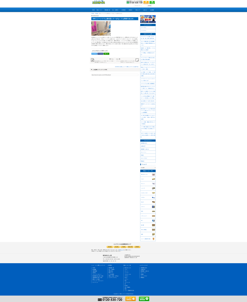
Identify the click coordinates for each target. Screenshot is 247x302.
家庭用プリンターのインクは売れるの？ (148, 104)
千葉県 (123, 246)
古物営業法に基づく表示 (97, 277)
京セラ (142, 202)
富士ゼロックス (144, 174)
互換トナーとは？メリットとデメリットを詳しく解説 (148, 68)
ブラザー (143, 197)
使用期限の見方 (144, 143)
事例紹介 (130, 9)
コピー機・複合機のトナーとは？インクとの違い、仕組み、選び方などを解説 (148, 117)
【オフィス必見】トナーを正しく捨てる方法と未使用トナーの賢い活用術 (148, 135)
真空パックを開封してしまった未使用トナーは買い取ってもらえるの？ (148, 92)
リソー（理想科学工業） (146, 238)
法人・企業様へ (115, 9)
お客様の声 (143, 146)
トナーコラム (143, 27)
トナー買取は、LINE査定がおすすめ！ (148, 53)
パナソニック (144, 215)
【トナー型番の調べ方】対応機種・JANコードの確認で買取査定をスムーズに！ (148, 43)
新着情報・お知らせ (145, 149)
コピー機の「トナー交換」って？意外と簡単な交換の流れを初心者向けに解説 (148, 74)
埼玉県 (116, 246)
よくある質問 (111, 274)
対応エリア (138, 9)
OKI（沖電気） (144, 229)
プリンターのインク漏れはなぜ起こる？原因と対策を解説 (148, 58)
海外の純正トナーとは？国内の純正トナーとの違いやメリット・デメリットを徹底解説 (148, 110)
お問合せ (94, 272)
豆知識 (96, 13)
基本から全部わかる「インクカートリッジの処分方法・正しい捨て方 (148, 63)
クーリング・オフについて (97, 280)
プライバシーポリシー (97, 274)
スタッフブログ (144, 158)
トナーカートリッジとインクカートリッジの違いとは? (148, 79)
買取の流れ (111, 271)
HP (141, 220)
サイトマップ (95, 282)
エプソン (143, 206)
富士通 (142, 225)
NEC (142, 211)
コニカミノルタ (144, 192)
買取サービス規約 (96, 279)
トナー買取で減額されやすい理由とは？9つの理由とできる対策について (148, 128)
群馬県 (137, 246)
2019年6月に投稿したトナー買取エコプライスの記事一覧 (126, 66)
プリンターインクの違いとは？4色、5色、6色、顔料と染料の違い (147, 37)
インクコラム (143, 30)
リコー (142, 179)
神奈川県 (130, 246)
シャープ (143, 188)
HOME (93, 9)
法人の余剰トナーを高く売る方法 (147, 100)
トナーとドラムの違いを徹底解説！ (148, 83)
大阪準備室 (94, 271)
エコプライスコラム (113, 277)
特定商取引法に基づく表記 (97, 275)
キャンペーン (143, 152)
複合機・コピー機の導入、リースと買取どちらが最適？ (148, 49)
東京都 (109, 246)
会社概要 (94, 269)
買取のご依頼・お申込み (113, 275)
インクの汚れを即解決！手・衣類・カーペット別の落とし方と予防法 (148, 97)
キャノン (143, 183)
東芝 (142, 234)
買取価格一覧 (107, 9)
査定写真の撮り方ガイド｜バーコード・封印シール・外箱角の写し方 (148, 87)
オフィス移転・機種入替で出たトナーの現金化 (148, 122)
